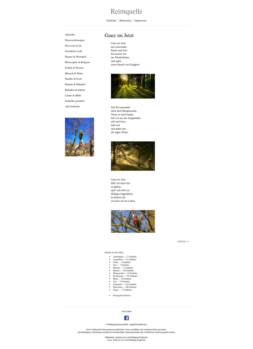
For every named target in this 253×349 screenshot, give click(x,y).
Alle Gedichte (72, 106)
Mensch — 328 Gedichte (123, 270)
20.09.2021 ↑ (183, 241)
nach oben (126, 311)
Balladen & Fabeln (75, 89)
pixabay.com (121, 337)
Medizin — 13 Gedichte (123, 267)
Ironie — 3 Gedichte (121, 262)
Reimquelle (126, 11)
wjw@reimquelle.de (138, 324)
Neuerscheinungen (75, 40)
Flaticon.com (118, 340)
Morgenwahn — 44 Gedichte (125, 273)
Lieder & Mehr (73, 95)
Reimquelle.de (108, 330)
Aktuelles (70, 34)
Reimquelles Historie (121, 295)
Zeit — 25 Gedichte (121, 281)
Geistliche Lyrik (73, 51)
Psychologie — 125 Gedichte (125, 275)
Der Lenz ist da (73, 45)
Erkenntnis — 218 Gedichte (124, 284)
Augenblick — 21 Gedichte (124, 259)
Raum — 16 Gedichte (122, 278)
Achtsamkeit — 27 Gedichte (125, 256)
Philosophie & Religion (77, 62)
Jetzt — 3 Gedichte (121, 265)
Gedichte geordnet (74, 100)
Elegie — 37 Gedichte (122, 289)
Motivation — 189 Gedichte (124, 287)
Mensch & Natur (74, 73)
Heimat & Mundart (75, 84)
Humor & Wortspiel (75, 56)
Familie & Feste (73, 78)
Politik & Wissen (74, 67)
